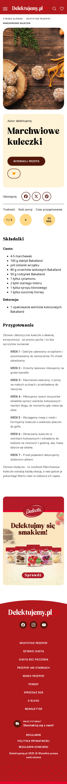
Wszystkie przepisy (38, 18)
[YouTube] (44, 625)
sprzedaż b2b (33, 692)
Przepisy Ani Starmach (33, 667)
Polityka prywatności (33, 740)
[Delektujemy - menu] (5, 8)
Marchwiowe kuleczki (17, 23)
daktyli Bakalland (31, 261)
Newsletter (33, 709)
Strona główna (13, 18)
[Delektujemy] (30, 8)
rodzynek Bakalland (31, 274)
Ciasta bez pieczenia (33, 659)
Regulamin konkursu (33, 746)
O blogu (33, 700)
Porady (33, 684)
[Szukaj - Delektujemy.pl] (54, 8)
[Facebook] (23, 625)
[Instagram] (33, 625)
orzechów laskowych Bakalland (39, 270)
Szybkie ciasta (33, 651)
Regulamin (33, 734)
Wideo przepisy (33, 676)
